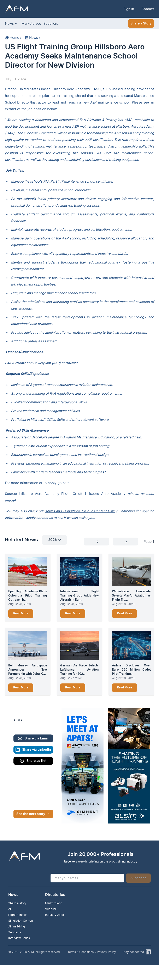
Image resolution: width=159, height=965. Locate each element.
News (9, 23)
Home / (15, 37)
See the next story (30, 814)
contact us (44, 518)
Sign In (128, 9)
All (9, 909)
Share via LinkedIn (36, 749)
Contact (147, 9)
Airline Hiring (16, 926)
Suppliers (50, 23)
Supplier (50, 909)
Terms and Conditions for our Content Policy (81, 511)
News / (34, 37)
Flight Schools (17, 914)
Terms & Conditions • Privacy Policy (91, 952)
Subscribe (138, 878)
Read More (20, 613)
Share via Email (36, 738)
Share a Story (141, 23)
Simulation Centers (21, 920)
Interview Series (19, 938)
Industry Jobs (54, 914)
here (66, 483)
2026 (52, 540)
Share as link (36, 760)
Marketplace (31, 23)
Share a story (17, 903)
